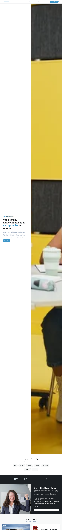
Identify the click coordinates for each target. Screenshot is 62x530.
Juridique (29, 1)
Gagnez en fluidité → (54, 1)
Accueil (15, 1)
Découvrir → (6, 240)
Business (21, 1)
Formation (25, 1)
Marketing (39, 1)
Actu (18, 1)
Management (35, 1)
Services (43, 1)
